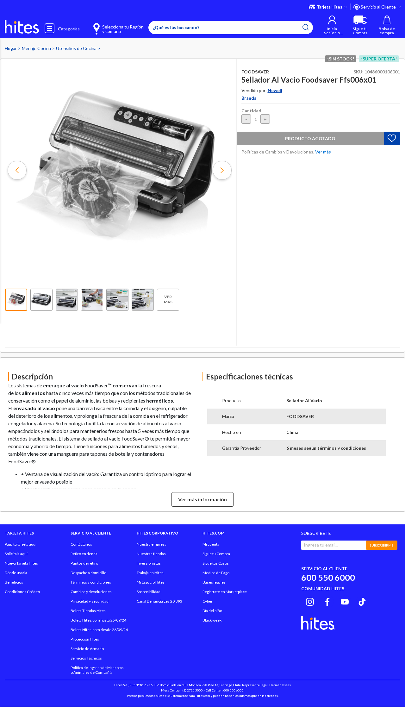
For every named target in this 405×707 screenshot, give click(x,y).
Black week (211, 620)
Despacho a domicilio (88, 572)
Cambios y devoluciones (91, 591)
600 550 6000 (328, 577)
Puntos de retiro (84, 563)
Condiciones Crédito (22, 591)
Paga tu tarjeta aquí (20, 544)
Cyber (207, 601)
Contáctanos (81, 544)
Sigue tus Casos (215, 563)
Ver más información (202, 499)
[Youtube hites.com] (345, 600)
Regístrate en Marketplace (224, 591)
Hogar (11, 48)
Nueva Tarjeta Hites (21, 563)
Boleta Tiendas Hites (88, 610)
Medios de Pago (215, 572)
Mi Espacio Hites (151, 582)
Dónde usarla (16, 572)
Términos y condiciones (91, 582)
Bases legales (214, 582)
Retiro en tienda (84, 553)
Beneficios (14, 582)
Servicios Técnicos (86, 658)
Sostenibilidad (148, 591)
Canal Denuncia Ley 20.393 (159, 601)
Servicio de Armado (87, 648)
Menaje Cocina (37, 48)
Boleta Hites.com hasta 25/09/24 (98, 620)
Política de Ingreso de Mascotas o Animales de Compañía (97, 670)
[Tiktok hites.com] (362, 600)
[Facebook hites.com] (327, 600)
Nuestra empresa (151, 544)
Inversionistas (149, 563)
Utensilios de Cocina (76, 48)
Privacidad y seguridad (90, 601)
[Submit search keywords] (305, 27)
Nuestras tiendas (151, 553)
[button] (332, 25)
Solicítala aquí (16, 553)
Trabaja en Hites (150, 572)
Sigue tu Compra (216, 553)
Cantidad (251, 110)
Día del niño (212, 610)
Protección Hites (85, 639)
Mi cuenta (210, 544)
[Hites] (22, 27)
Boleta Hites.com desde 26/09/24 (99, 629)
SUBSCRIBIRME (381, 545)
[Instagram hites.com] (310, 600)
